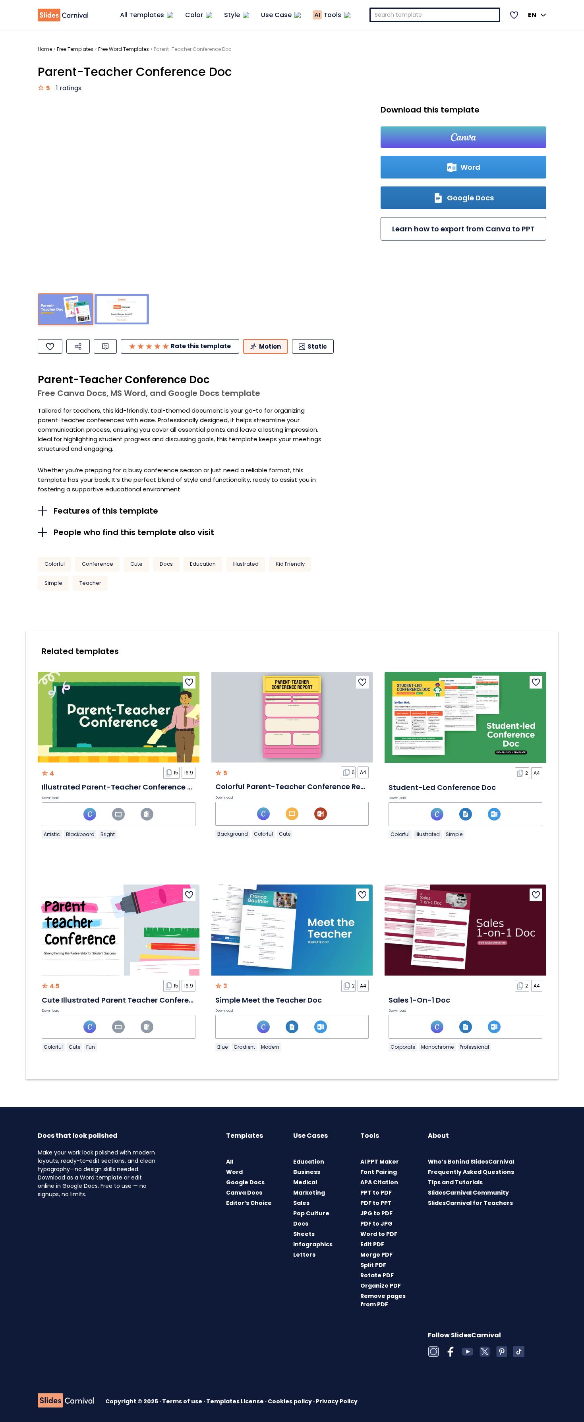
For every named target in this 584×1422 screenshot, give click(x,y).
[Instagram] (433, 1351)
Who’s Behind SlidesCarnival (471, 1162)
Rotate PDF (377, 1275)
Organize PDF (380, 1286)
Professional (474, 1047)
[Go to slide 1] (65, 309)
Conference (97, 564)
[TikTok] (518, 1351)
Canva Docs (244, 1193)
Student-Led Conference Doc (442, 787)
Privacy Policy (337, 1401)
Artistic (52, 834)
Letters (304, 1255)
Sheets (304, 1234)
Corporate (403, 1047)
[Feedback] (105, 346)
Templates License (235, 1401)
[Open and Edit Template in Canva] (463, 137)
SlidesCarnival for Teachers (470, 1203)
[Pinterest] (501, 1351)
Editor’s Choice (249, 1203)
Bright (108, 834)
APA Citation (379, 1182)
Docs (166, 564)
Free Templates (75, 49)
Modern (270, 1047)
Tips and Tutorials (455, 1182)
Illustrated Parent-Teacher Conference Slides (125, 787)
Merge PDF (376, 1255)
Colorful (54, 564)
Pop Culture (311, 1213)
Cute (136, 564)
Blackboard (80, 834)
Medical (305, 1182)
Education (203, 564)
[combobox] (435, 15)
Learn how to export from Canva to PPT (463, 229)
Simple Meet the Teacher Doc (268, 1000)
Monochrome (437, 1047)
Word (234, 1172)
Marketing (309, 1193)
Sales (301, 1203)
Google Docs (245, 1182)
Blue (222, 1047)
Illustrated (246, 564)
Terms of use (182, 1401)
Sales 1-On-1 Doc (419, 1000)
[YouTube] (467, 1351)
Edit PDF (372, 1244)
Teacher (90, 583)
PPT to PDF (376, 1193)
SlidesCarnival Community (468, 1193)
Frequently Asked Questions (471, 1172)
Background (232, 833)
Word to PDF (378, 1234)
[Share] (78, 346)
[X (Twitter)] (484, 1351)
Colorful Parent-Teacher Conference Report (295, 787)
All (229, 1162)
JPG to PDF (376, 1213)
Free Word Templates (123, 49)
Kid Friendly (290, 564)
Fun (90, 1047)
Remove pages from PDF (383, 1300)
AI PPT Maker (379, 1162)
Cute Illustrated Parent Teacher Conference (122, 1000)
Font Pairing (378, 1172)
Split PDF (373, 1265)
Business (306, 1172)
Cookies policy (290, 1401)
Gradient (244, 1047)
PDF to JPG (376, 1224)
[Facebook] (450, 1351)
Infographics (313, 1244)
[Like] (50, 346)
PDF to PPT (376, 1203)
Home (45, 49)
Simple (53, 583)
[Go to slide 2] (121, 309)
